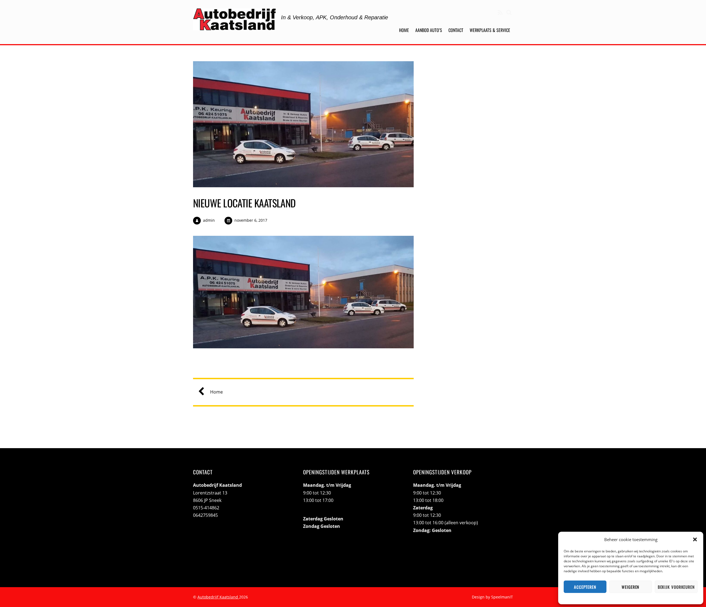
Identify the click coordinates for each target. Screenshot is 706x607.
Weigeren (630, 587)
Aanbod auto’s (428, 30)
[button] (695, 539)
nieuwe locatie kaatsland (244, 202)
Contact (455, 30)
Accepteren (585, 587)
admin (209, 220)
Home (404, 30)
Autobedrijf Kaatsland (218, 597)
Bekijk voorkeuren (676, 587)
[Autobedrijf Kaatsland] (234, 26)
